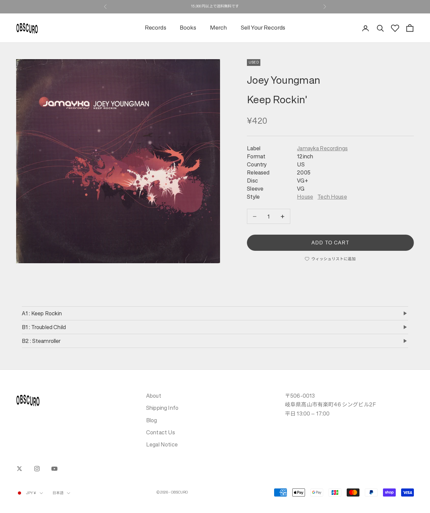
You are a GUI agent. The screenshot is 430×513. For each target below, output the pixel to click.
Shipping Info (162, 407)
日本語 (57, 493)
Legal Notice (162, 444)
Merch (218, 28)
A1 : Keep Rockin (42, 313)
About (153, 395)
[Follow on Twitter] (19, 468)
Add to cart (330, 242)
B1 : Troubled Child (44, 327)
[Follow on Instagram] (37, 468)
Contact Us (160, 432)
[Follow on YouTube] (54, 468)
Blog (151, 420)
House (305, 196)
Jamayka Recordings (322, 148)
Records (155, 28)
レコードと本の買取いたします (215, 6)
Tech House (332, 196)
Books (188, 28)
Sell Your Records (263, 28)
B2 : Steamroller (41, 341)
